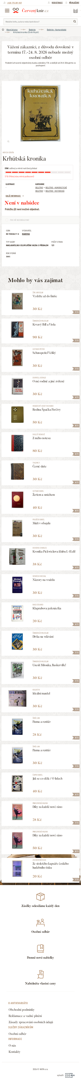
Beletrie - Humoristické (56, 29)
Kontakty (15, 1052)
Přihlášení (74, 3)
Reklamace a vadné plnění (25, 1016)
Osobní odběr (17, 1034)
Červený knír (30, 10)
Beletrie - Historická (55, 191)
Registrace (57, 3)
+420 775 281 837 (14, 3)
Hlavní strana (12, 29)
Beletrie (32, 29)
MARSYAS (26, 234)
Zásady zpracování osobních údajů (31, 1022)
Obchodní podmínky (22, 1010)
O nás (12, 1046)
